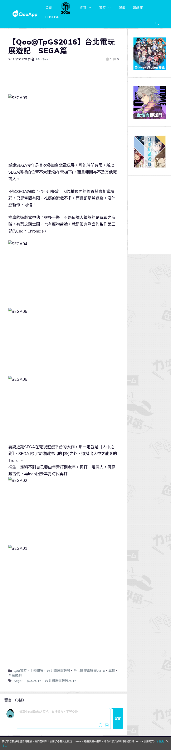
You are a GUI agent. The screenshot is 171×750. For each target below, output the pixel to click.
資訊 (82, 8)
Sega (17, 681)
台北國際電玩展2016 (89, 671)
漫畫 (122, 8)
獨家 (102, 8)
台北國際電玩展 (58, 671)
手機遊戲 (15, 676)
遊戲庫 (138, 8)
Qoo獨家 (20, 671)
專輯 (111, 671)
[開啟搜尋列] (157, 23)
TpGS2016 (33, 681)
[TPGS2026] (66, 7)
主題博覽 (36, 671)
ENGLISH (52, 17)
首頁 (48, 8)
